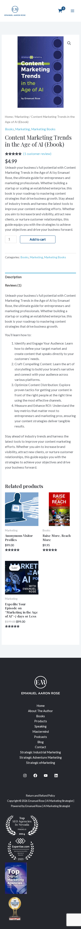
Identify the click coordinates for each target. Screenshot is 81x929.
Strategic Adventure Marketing (41, 757)
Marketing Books (43, 129)
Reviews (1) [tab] (13, 285)
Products (40, 721)
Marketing (22, 116)
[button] (69, 43)
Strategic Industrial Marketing (40, 752)
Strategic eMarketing (40, 762)
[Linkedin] (56, 775)
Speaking (40, 726)
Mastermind (40, 731)
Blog (40, 742)
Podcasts (40, 737)
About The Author (40, 711)
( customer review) (37, 154)
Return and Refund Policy (40, 795)
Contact (40, 747)
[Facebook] (35, 775)
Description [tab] (13, 277)
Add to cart (38, 239)
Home (9, 116)
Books (9, 129)
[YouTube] (46, 775)
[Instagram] (25, 775)
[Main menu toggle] (72, 10)
